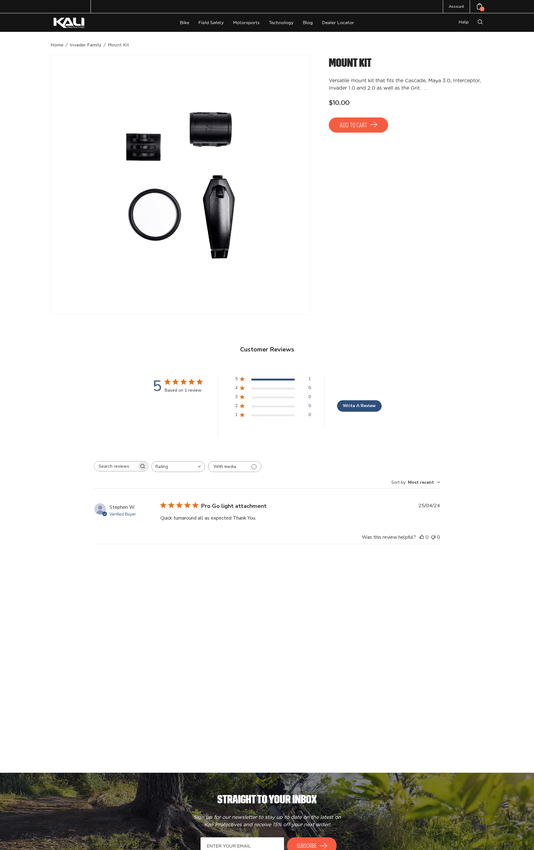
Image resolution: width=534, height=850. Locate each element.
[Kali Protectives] (70, 23)
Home (57, 44)
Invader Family (85, 44)
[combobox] (178, 466)
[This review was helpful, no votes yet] (422, 537)
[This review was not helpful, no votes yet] (433, 537)
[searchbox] (115, 466)
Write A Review (359, 406)
